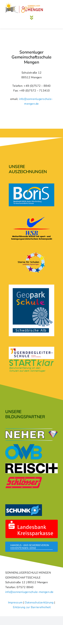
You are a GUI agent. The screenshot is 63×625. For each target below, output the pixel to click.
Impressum (15, 602)
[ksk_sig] (31, 521)
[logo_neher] (31, 430)
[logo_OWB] (23, 446)
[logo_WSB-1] (31, 218)
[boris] (31, 185)
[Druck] (31, 286)
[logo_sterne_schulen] (31, 252)
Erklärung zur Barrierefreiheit (32, 607)
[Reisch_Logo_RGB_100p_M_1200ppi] (31, 464)
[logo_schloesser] (23, 478)
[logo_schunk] (23, 506)
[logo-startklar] (31, 360)
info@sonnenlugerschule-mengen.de (29, 592)
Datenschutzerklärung (39, 602)
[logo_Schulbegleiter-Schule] (31, 350)
